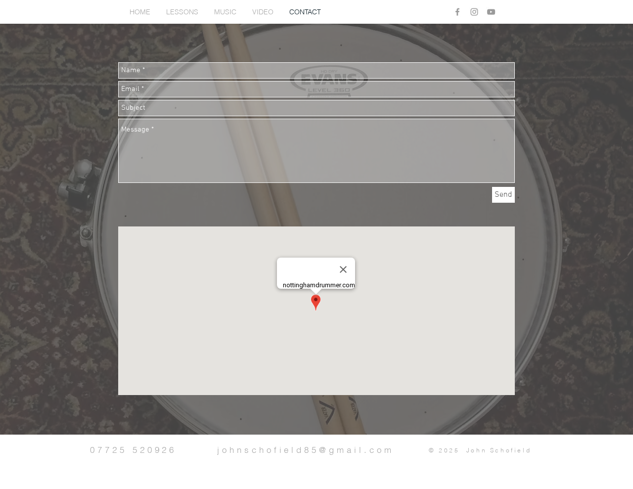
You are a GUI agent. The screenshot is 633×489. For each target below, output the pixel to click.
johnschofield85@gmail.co (300, 450)
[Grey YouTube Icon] (491, 12)
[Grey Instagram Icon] (474, 12)
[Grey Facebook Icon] (457, 12)
